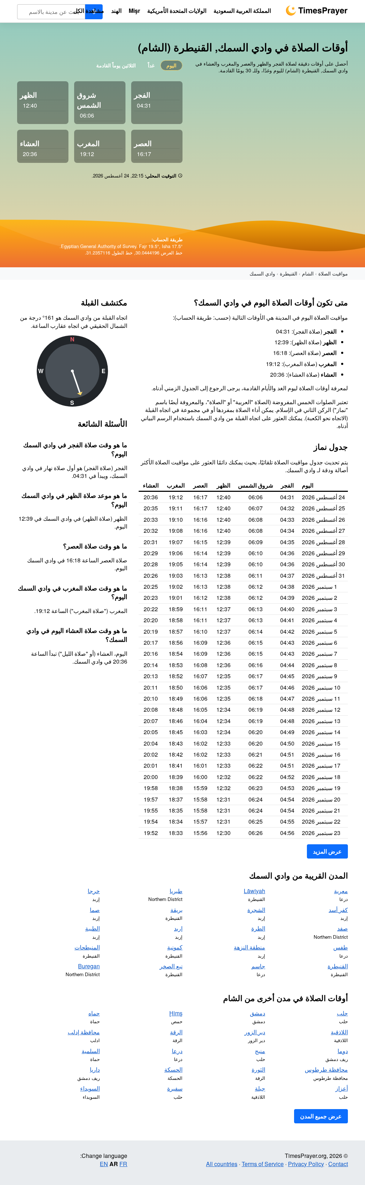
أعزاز (341, 1088)
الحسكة (173, 1069)
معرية (341, 891)
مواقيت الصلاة (333, 273)
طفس (340, 947)
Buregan (89, 966)
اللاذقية (339, 1032)
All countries (221, 1164)
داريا (95, 1069)
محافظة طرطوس (326, 1069)
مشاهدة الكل (88, 10)
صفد (342, 928)
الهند (116, 10)
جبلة (260, 1088)
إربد (178, 928)
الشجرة (256, 910)
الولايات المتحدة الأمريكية (176, 10)
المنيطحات (87, 947)
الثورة (258, 1069)
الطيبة (92, 928)
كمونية (174, 947)
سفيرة (174, 1088)
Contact (338, 1164)
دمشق (257, 1013)
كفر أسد (338, 910)
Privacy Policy (306, 1164)
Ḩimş (175, 1013)
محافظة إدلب (84, 1032)
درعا (177, 1051)
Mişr (134, 10)
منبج (260, 1051)
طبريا (176, 891)
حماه (94, 1013)
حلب (342, 1013)
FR (123, 1164)
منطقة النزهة (249, 947)
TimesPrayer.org (316, 10)
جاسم (258, 966)
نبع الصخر (171, 966)
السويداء (90, 1088)
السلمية (91, 1051)
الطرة (258, 928)
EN (104, 1164)
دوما (343, 1051)
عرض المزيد (327, 851)
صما (95, 910)
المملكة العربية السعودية (242, 10)
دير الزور (255, 1032)
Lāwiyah (254, 891)
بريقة (176, 910)
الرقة (176, 1032)
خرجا (94, 891)
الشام (308, 273)
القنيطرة (288, 273)
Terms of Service (263, 1164)
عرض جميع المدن (321, 1116)
